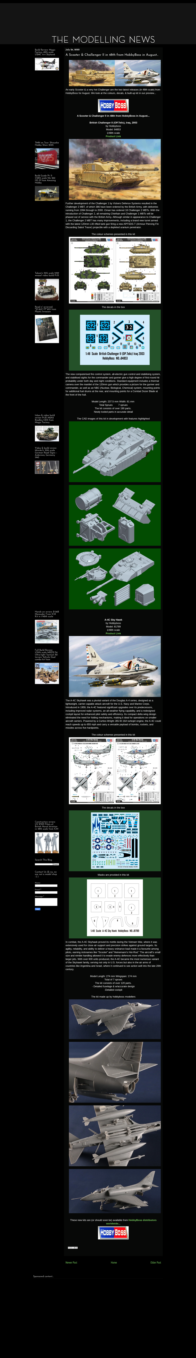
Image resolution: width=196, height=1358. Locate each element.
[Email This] (69, 1248)
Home (114, 1262)
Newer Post (71, 1262)
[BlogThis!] (71, 1248)
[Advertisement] (94, 17)
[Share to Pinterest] (77, 1248)
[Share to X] (73, 1248)
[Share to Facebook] (75, 1248)
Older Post (155, 1262)
